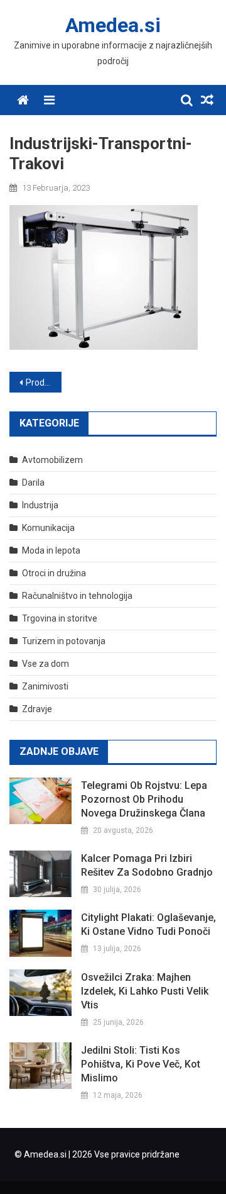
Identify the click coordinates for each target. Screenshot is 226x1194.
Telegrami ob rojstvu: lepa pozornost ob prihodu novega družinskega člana (144, 799)
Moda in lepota (51, 550)
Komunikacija (48, 528)
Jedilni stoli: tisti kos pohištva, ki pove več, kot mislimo (140, 1064)
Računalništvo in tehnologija (77, 596)
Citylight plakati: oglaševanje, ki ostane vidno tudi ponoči (148, 924)
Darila (33, 482)
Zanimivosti (45, 686)
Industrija (40, 505)
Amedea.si (113, 25)
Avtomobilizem (52, 460)
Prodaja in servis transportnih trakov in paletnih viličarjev (44, 382)
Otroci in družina (54, 573)
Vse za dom (45, 664)
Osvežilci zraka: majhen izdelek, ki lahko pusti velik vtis (144, 991)
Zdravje (37, 709)
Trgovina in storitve (59, 618)
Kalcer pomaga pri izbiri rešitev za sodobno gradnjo (147, 865)
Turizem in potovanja (63, 641)
